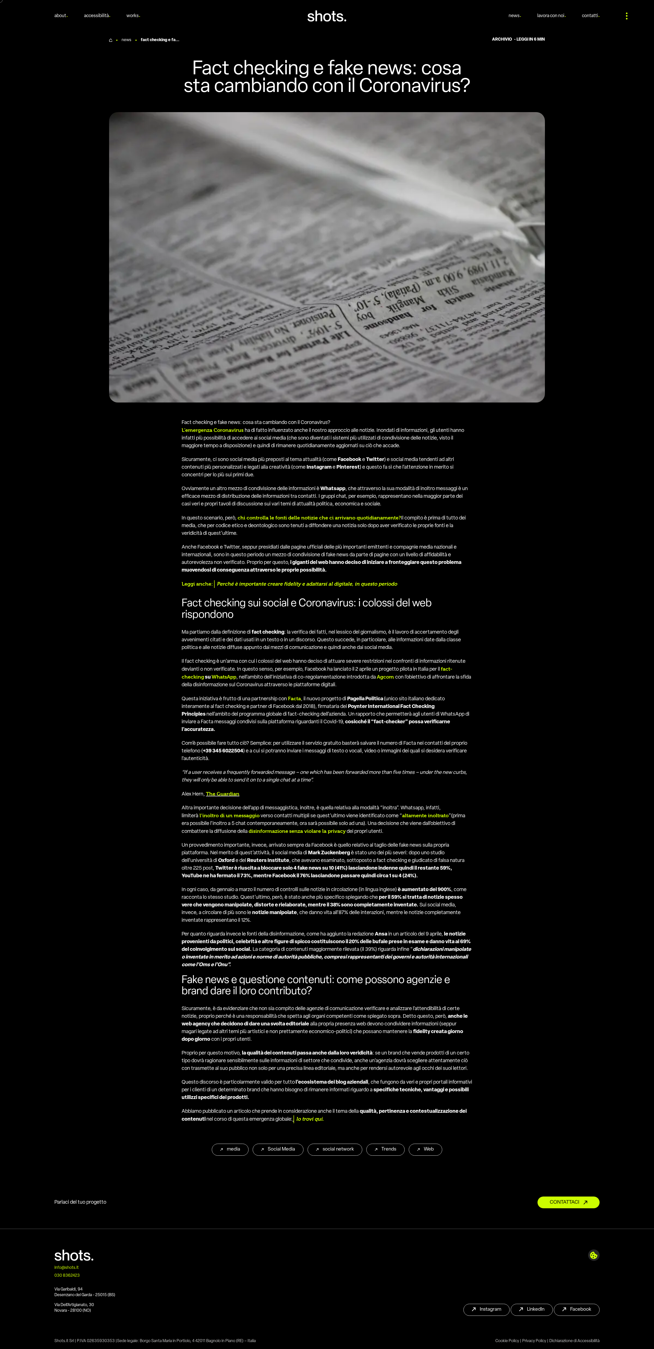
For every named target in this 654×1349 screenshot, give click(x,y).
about (60, 16)
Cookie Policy (507, 1341)
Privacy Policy (534, 1341)
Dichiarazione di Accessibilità (574, 1341)
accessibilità (96, 16)
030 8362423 (67, 1276)
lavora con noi (550, 16)
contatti (590, 16)
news (514, 16)
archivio (502, 40)
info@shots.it (66, 1268)
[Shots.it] (326, 16)
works (132, 16)
